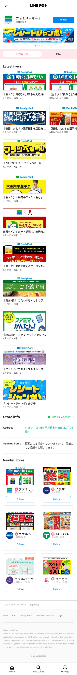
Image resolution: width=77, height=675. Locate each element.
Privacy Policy (26, 615)
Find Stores (38, 671)
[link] (8, 19)
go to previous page (6, 5)
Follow (63, 20)
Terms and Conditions (45, 615)
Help (14, 615)
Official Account (61, 416)
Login (60, 615)
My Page (65, 671)
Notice (5, 615)
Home (12, 671)
